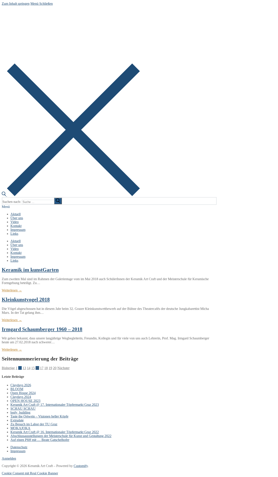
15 (33, 368)
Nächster (63, 368)
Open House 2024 (23, 393)
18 (46, 368)
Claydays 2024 (20, 397)
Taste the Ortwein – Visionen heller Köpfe (39, 416)
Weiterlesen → (12, 290)
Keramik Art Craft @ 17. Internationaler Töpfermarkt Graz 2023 (54, 404)
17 (41, 368)
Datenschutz (18, 447)
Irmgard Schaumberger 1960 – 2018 (42, 329)
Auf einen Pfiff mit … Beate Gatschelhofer (39, 440)
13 (24, 368)
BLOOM (16, 389)
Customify (81, 466)
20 (54, 368)
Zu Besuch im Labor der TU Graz (33, 424)
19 (50, 368)
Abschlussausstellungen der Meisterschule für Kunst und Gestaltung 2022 (60, 436)
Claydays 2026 (20, 385)
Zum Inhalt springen (16, 3)
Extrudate (17, 420)
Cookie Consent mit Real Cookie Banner (30, 473)
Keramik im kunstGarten (30, 270)
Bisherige (8, 368)
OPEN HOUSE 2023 (25, 401)
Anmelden (9, 458)
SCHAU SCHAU (23, 408)
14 (28, 368)
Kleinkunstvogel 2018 (26, 299)
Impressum (17, 451)
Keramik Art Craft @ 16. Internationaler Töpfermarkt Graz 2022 (54, 432)
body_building (20, 412)
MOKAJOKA (20, 428)
